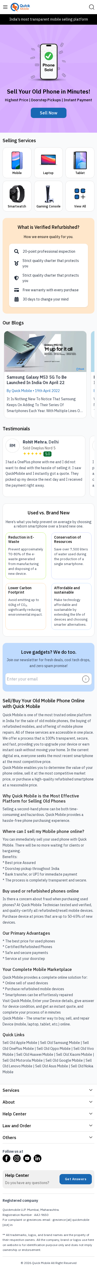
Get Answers (76, 1179)
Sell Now (48, 112)
